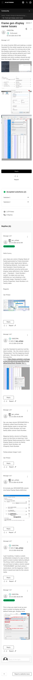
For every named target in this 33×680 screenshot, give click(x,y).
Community (5, 11)
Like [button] (15, 176)
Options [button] (28, 23)
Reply (16, 171)
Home (3, 15)
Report (16, 180)
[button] (31, 29)
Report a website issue (22, 674)
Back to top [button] (4, 674)
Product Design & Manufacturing (15, 15)
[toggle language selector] (23, 2)
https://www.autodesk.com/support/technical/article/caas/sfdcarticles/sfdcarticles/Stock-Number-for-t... (16, 361)
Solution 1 (7, 197)
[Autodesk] (9, 2)
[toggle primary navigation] (3, 2)
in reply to (16, 341)
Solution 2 (7, 202)
